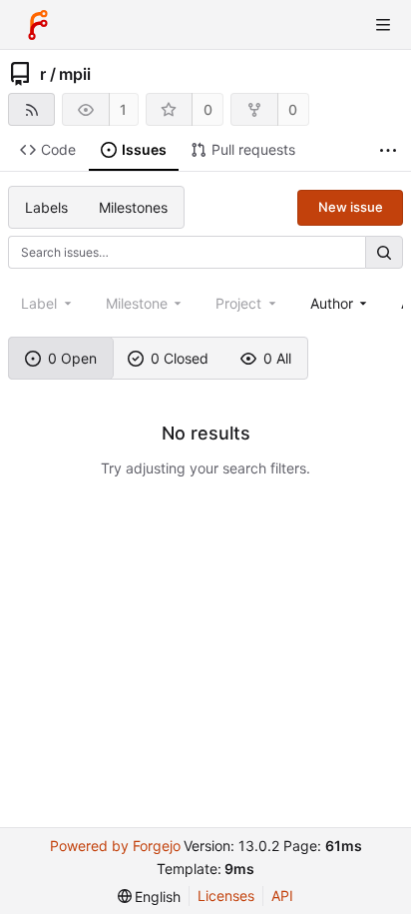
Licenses (226, 895)
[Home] (38, 25)
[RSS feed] (31, 109)
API (282, 895)
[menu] (150, 896)
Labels (46, 207)
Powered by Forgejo (115, 845)
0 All (277, 358)
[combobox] (340, 303)
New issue (350, 207)
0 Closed (179, 358)
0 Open (72, 358)
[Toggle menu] (383, 25)
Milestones (133, 207)
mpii (75, 74)
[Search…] (384, 252)
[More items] (388, 150)
